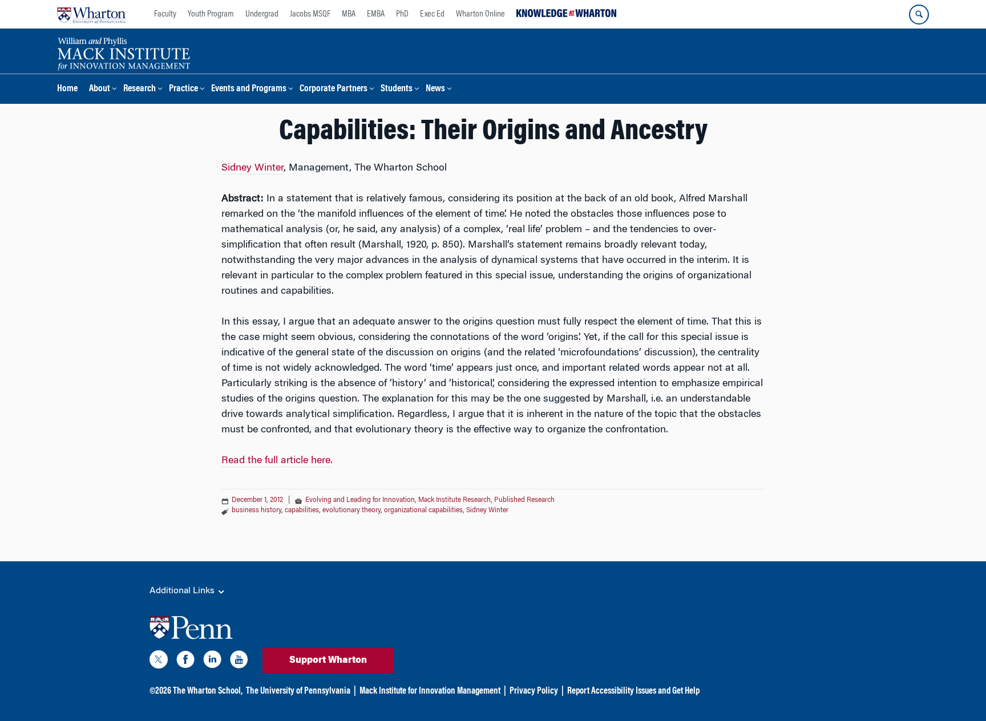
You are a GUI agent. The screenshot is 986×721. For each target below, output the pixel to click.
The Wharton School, (208, 691)
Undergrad (261, 14)
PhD (402, 14)
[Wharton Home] (91, 14)
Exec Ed (432, 14)
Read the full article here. (277, 461)
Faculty (165, 14)
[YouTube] (239, 661)
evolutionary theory (351, 510)
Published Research (524, 500)
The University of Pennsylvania (298, 691)
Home (67, 89)
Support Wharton (328, 660)
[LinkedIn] (212, 661)
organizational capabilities (423, 510)
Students (397, 89)
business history (256, 510)
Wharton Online (480, 14)
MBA (348, 14)
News (435, 89)
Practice (183, 89)
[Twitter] (158, 661)
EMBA (376, 14)
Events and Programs (248, 89)
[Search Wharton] (919, 15)
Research (139, 89)
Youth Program (211, 14)
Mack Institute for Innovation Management (429, 691)
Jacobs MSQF (310, 14)
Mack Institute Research (454, 500)
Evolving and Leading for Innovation (360, 500)
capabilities (302, 510)
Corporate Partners (333, 89)
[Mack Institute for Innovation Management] (123, 52)
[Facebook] (185, 661)
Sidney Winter (252, 168)
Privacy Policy (534, 691)
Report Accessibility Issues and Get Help (633, 691)
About (99, 89)
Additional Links (183, 591)
